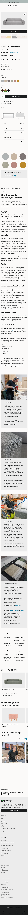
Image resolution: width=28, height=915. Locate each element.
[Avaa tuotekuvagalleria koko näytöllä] (24, 14)
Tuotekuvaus (16, 59)
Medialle (3, 855)
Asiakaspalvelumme (9, 622)
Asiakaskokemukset (6, 850)
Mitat (2, 59)
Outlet (2, 831)
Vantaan (17, 610)
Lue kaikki (22, 738)
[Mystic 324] (11, 81)
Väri (2, 75)
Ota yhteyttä (4, 882)
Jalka (2, 85)
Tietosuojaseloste (5, 894)
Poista (25, 92)
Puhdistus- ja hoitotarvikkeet (8, 828)
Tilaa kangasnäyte (9, 175)
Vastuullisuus (4, 843)
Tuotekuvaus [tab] (5, 188)
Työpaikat (3, 852)
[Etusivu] (6, 801)
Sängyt (3, 821)
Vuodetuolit (4, 823)
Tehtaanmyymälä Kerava (7, 845)
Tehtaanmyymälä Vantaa (7, 847)
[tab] (2, 59)
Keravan (22, 610)
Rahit (2, 826)
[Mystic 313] (8, 81)
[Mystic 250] (5, 81)
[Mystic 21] (2, 81)
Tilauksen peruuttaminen (7, 886)
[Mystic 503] (15, 81)
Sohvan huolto (4, 870)
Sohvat (3, 818)
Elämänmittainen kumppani (7, 842)
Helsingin (12, 610)
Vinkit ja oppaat (5, 887)
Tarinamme (4, 840)
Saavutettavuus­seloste (7, 897)
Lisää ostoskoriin (16, 96)
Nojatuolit (3, 825)
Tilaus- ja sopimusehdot (7, 889)
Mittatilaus (17, 605)
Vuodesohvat (4, 820)
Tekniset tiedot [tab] (15, 188)
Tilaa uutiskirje (14, 810)
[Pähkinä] (2, 90)
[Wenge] (8, 90)
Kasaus (3, 867)
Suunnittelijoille (4, 853)
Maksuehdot (4, 891)
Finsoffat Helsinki (5, 848)
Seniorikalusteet (5, 830)
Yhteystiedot (4, 881)
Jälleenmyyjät (4, 884)
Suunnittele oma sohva (6, 864)
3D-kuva (15, 31)
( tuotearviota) (14, 52)
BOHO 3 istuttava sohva (8, 689)
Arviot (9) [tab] (4, 191)
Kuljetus (3, 869)
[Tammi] (5, 90)
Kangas (8, 59)
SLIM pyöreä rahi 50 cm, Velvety (10, 724)
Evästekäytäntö (5, 896)
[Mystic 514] (18, 81)
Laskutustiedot (5, 892)
